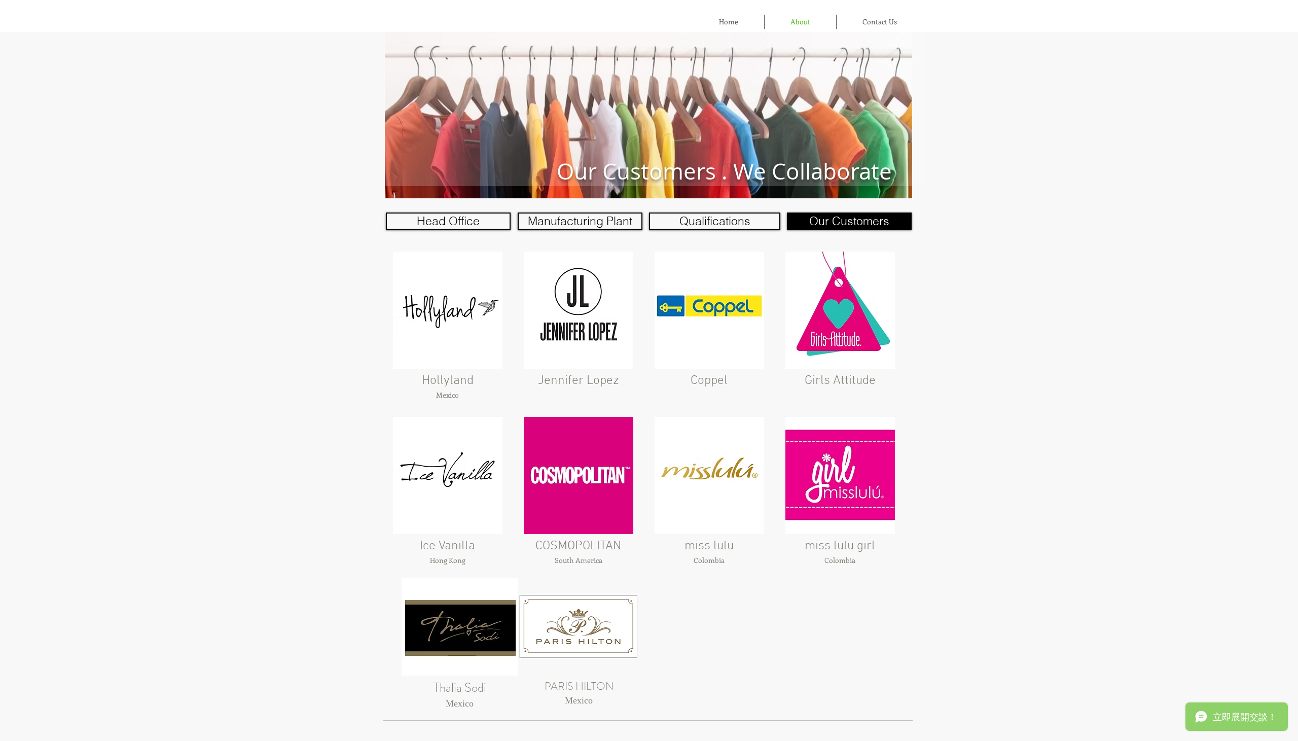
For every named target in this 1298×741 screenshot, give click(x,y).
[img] (447, 330)
